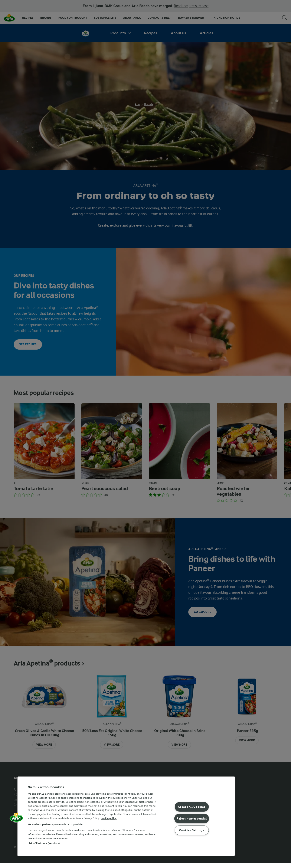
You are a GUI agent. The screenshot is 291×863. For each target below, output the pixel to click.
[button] (16, 819)
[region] (126, 816)
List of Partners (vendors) (44, 843)
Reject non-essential (192, 818)
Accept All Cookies (192, 807)
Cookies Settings (191, 830)
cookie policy (109, 818)
